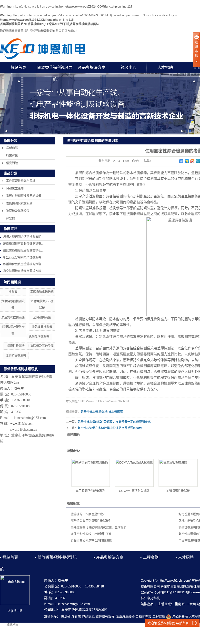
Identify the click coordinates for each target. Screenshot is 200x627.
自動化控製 (143, 616)
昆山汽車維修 (125, 616)
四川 (185, 604)
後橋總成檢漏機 (39, 336)
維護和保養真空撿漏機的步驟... (23, 264)
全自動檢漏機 (42, 317)
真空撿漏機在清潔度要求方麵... (23, 271)
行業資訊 (12, 155)
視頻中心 (128, 67)
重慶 (178, 604)
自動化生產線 (15, 188)
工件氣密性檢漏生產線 (20, 180)
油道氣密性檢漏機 (13, 317)
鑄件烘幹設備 (105, 616)
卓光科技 (153, 598)
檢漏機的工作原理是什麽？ (88, 514)
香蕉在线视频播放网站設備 (23, 196)
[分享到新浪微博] (192, 161)
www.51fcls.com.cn (23, 429)
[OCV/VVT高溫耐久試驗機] (134, 473)
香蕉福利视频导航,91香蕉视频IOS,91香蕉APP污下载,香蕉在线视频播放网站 (49, 24)
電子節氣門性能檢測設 (90, 491)
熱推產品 (147, 604)
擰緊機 (10, 218)
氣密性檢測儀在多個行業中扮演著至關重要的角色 (110, 428)
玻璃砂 (65, 616)
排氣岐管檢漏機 (42, 327)
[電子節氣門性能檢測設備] (90, 473)
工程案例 (151, 557)
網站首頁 (18, 67)
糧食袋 (76, 616)
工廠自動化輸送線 (42, 291)
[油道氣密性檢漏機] (178, 473)
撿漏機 (103, 412)
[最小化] (194, 623)
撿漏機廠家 (115, 412)
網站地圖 (12, 625)
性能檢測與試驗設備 (19, 203)
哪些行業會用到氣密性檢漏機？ (91, 521)
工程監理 (158, 616)
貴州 (193, 604)
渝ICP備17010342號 (175, 592)
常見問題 (12, 163)
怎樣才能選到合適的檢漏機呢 (22, 237)
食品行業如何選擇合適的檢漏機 (91, 540)
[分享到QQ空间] (187, 161)
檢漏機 (13, 291)
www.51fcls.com (21, 423)
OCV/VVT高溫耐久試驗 (134, 491)
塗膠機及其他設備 (18, 211)
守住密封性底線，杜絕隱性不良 (91, 534)
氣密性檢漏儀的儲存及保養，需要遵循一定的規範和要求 (114, 422)
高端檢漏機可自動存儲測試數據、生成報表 (98, 527)
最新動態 (12, 148)
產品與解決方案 (91, 67)
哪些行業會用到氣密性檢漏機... (23, 257)
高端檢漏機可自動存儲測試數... (23, 243)
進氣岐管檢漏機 (16, 355)
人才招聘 (165, 67)
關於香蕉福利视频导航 (54, 69)
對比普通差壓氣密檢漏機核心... (23, 250)
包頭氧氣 (88, 616)
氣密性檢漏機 (16, 346)
